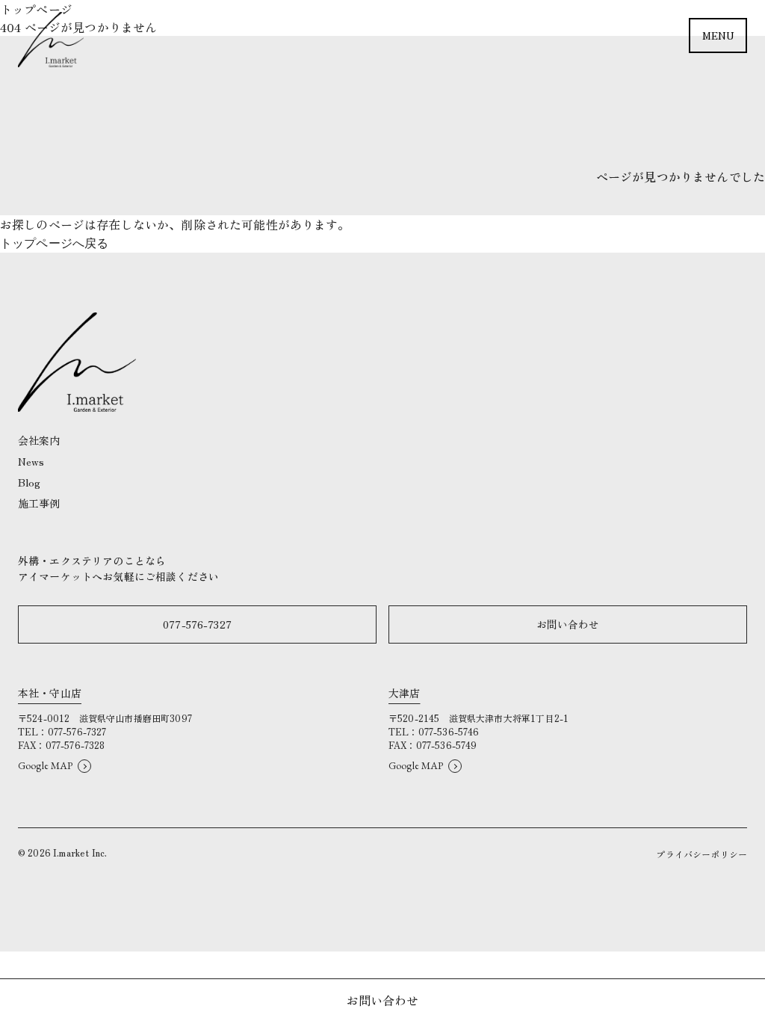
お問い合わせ (568, 624)
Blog (29, 482)
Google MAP (45, 765)
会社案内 (39, 440)
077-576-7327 (197, 624)
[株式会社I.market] (51, 39)
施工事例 (39, 503)
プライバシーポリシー (701, 854)
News (31, 461)
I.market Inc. (80, 852)
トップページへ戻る (54, 243)
